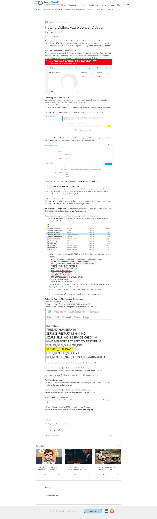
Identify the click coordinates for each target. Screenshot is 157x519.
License (89, 9)
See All (119, 446)
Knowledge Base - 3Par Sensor (53, 9)
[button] (119, 9)
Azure (47, 419)
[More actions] (111, 22)
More (109, 9)
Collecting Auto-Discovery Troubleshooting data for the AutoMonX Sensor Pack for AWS (48, 468)
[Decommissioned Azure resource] (108, 456)
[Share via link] (59, 430)
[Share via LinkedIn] (55, 430)
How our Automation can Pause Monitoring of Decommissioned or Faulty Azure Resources (106, 468)
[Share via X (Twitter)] (50, 430)
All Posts (38, 9)
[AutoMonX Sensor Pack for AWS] (49, 456)
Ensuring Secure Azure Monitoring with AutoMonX (77, 468)
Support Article (99, 9)
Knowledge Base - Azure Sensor (74, 9)
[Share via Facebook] (46, 430)
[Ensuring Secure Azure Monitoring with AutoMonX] (78, 456)
